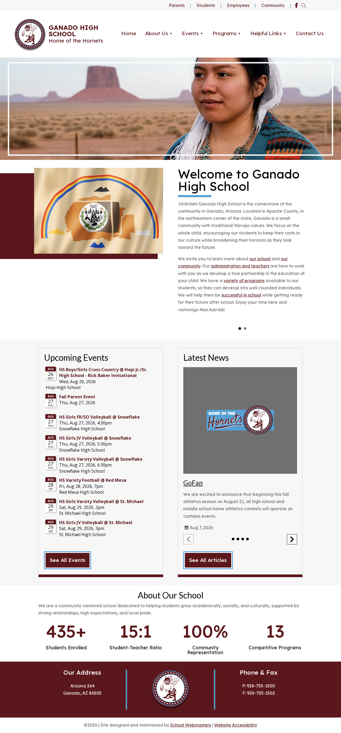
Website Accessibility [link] (235, 725)
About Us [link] (156, 33)
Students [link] (206, 5)
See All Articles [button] (208, 560)
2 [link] (245, 328)
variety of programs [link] (244, 280)
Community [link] (273, 5)
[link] (296, 5)
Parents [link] (177, 5)
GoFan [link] (193, 483)
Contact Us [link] (310, 33)
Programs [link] (225, 33)
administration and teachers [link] (240, 266)
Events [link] (190, 33)
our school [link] (259, 258)
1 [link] (239, 328)
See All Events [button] (67, 560)
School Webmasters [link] (190, 725)
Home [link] (128, 33)
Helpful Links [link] (266, 33)
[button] (292, 539)
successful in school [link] (241, 295)
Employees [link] (238, 5)
